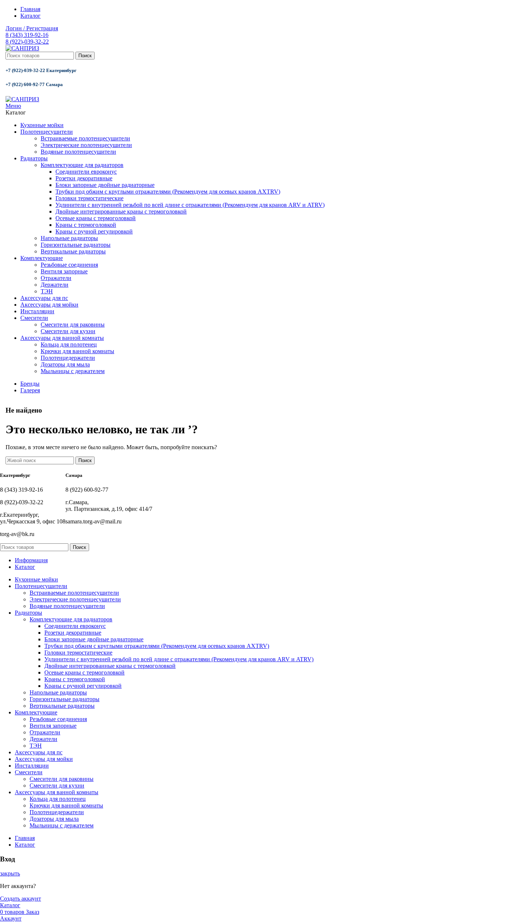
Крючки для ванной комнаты (77, 351)
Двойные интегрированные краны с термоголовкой (121, 211)
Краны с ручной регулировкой (94, 231)
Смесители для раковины (73, 324)
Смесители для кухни (68, 331)
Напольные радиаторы (69, 238)
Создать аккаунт (20, 898)
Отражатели (56, 278)
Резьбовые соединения (69, 265)
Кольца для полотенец (69, 344)
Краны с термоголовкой (85, 225)
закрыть (10, 873)
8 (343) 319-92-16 (27, 35)
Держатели (54, 284)
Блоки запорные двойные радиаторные (105, 185)
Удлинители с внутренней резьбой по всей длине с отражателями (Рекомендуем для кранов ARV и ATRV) (190, 205)
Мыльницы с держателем (73, 371)
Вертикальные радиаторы (73, 251)
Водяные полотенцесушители (78, 151)
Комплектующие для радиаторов (82, 165)
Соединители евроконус (86, 171)
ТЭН (47, 291)
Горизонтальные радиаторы (76, 245)
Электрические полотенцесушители (86, 145)
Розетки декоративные (83, 178)
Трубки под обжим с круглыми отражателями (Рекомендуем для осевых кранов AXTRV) (167, 191)
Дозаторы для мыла (65, 364)
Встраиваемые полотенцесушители (85, 138)
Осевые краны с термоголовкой (95, 218)
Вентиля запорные (64, 271)
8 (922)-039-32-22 (27, 41)
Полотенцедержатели (68, 358)
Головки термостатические (89, 198)
